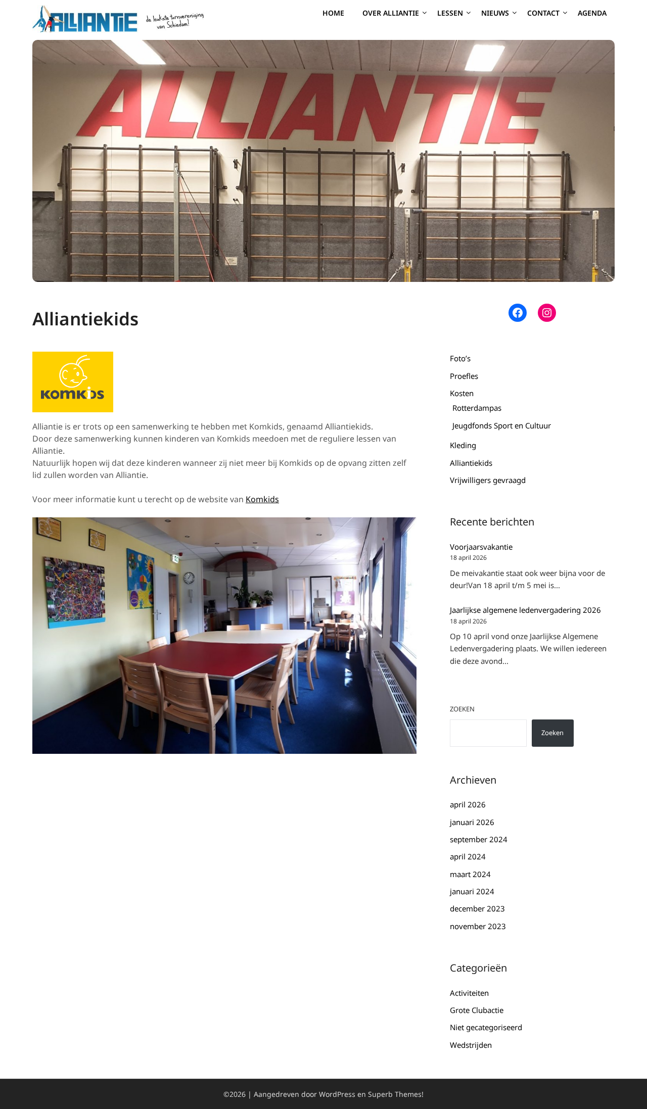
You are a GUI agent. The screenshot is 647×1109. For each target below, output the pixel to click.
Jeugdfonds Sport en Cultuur (501, 425)
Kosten (462, 393)
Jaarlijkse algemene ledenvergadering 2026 (525, 610)
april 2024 (468, 856)
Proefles (464, 376)
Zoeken (462, 708)
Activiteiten (469, 993)
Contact (543, 13)
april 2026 (468, 804)
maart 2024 (470, 874)
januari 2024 (472, 891)
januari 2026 (472, 822)
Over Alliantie (390, 13)
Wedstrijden (471, 1045)
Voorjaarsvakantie (481, 547)
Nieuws (495, 13)
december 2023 (477, 908)
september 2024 (478, 839)
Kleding (463, 445)
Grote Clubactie (476, 1010)
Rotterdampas (476, 408)
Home (333, 13)
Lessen (450, 13)
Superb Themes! (396, 1094)
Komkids (262, 499)
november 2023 (478, 926)
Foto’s (460, 358)
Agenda (592, 13)
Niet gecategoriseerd (486, 1027)
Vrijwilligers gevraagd (488, 480)
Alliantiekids (471, 463)
